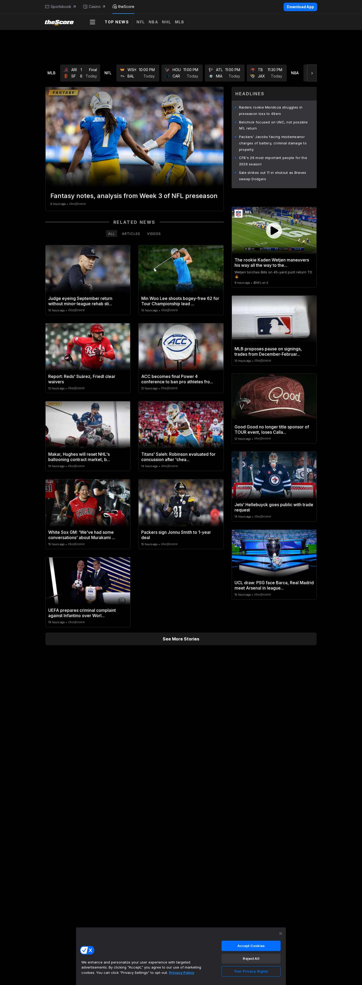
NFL (140, 22)
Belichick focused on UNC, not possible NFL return (273, 125)
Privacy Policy (181, 972)
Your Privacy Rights (251, 971)
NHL (166, 22)
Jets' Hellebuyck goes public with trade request (274, 507)
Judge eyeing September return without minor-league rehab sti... (80, 301)
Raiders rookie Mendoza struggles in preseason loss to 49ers (271, 110)
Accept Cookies (251, 946)
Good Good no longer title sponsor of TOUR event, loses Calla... (272, 429)
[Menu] (92, 22)
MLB (179, 22)
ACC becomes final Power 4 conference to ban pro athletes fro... (177, 379)
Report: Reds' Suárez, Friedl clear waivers (81, 379)
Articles (131, 233)
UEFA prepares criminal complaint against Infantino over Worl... (82, 613)
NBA (153, 22)
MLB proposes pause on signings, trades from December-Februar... (268, 351)
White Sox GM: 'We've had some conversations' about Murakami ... (81, 535)
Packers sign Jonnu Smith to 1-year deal (176, 535)
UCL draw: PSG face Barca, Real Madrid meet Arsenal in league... (274, 585)
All (111, 233)
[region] (181, 956)
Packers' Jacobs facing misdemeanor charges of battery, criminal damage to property (273, 143)
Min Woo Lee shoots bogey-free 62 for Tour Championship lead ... (180, 301)
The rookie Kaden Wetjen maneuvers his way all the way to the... (272, 262)
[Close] (280, 933)
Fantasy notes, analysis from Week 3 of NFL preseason (134, 196)
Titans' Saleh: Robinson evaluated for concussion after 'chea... (178, 456)
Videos (154, 233)
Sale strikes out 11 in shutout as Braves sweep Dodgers (272, 175)
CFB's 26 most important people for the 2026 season (273, 161)
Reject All (251, 958)
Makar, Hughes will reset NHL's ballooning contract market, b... (79, 456)
